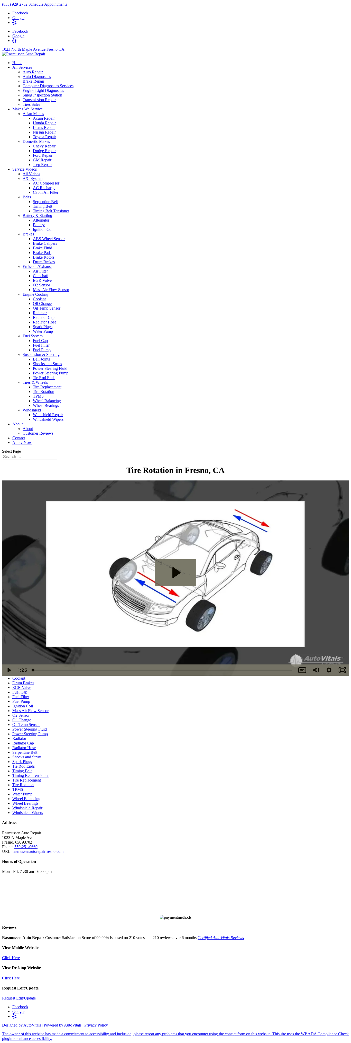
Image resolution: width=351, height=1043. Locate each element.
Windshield (32, 410)
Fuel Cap (40, 340)
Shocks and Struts (47, 364)
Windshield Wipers (48, 419)
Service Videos (24, 169)
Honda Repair (44, 123)
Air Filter (40, 271)
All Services (22, 67)
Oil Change (42, 303)
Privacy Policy (96, 1025)
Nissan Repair (44, 132)
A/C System (32, 178)
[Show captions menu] (302, 670)
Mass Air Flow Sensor (51, 289)
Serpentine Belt (45, 201)
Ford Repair (42, 155)
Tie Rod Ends (44, 377)
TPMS (38, 396)
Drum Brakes (44, 262)
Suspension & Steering (41, 354)
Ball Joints (41, 359)
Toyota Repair (44, 137)
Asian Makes (33, 113)
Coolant (39, 299)
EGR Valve (42, 280)
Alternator (41, 220)
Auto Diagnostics (37, 76)
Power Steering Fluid (50, 368)
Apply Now (22, 442)
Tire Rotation (43, 391)
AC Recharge (44, 188)
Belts (27, 197)
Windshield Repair (48, 415)
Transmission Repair (39, 100)
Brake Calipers (45, 243)
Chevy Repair (44, 146)
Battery (39, 225)
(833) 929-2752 (14, 4)
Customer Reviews (38, 433)
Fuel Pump (42, 350)
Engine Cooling (35, 294)
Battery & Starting (37, 215)
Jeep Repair (42, 164)
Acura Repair (44, 118)
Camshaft (40, 276)
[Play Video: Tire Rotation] (176, 572)
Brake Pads (42, 252)
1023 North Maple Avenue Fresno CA (33, 49)
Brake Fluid (42, 248)
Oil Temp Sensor (46, 308)
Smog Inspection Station (42, 95)
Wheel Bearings (46, 405)
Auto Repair (33, 72)
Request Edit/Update (19, 998)
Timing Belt (42, 206)
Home (17, 62)
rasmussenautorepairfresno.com (38, 851)
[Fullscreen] (342, 670)
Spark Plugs (42, 327)
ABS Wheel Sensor (49, 238)
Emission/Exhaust (37, 266)
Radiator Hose (44, 322)
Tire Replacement (47, 387)
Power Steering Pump (50, 373)
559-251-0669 (26, 847)
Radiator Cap (43, 317)
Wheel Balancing (47, 401)
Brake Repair (33, 81)
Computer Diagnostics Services (48, 86)
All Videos (31, 174)
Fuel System (33, 336)
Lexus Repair (44, 127)
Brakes (28, 234)
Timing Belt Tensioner (51, 211)
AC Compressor (46, 183)
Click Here (11, 958)
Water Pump (43, 331)
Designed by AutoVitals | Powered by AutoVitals (41, 1025)
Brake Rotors (43, 257)
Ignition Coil (43, 229)
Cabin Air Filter (45, 192)
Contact (18, 438)
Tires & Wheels (35, 382)
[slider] (162, 670)
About (17, 424)
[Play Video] (8, 670)
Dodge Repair (44, 150)
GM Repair (42, 160)
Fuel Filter (41, 345)
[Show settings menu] (329, 670)
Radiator (40, 313)
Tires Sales (31, 104)
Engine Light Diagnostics (43, 90)
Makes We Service (27, 109)
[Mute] (315, 670)
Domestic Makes (36, 141)
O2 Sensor (41, 285)
